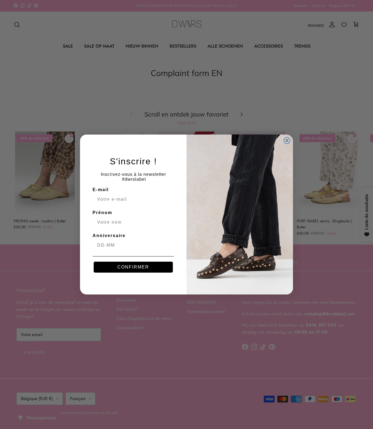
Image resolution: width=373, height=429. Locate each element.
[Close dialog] (287, 140)
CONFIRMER (133, 267)
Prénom (102, 212)
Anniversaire (109, 235)
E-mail (101, 189)
